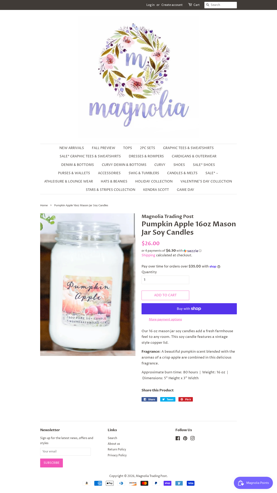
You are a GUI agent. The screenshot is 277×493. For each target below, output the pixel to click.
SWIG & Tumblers (144, 173)
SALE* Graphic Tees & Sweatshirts (90, 156)
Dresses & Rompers (146, 156)
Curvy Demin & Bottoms (124, 165)
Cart (196, 5)
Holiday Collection (154, 181)
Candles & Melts (182, 173)
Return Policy (117, 450)
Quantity (149, 272)
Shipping (148, 255)
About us (114, 444)
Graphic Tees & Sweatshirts (188, 148)
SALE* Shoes (204, 165)
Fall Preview (103, 148)
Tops (127, 148)
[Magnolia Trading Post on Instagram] (192, 439)
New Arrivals (71, 148)
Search (112, 438)
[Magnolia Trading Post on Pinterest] (185, 439)
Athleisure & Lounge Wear (68, 181)
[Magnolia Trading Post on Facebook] (177, 439)
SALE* (210, 173)
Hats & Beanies (114, 181)
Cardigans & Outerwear (194, 156)
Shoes (179, 165)
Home (44, 205)
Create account (172, 5)
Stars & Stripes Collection (110, 190)
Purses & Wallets (74, 173)
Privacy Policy (117, 455)
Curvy (159, 165)
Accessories (109, 173)
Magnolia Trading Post (151, 476)
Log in (150, 5)
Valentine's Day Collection (206, 181)
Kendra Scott (156, 190)
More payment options (165, 319)
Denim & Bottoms (77, 165)
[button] (189, 251)
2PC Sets (147, 148)
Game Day (185, 190)
